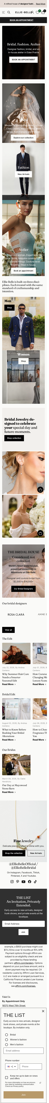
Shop (9, 307)
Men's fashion (16, 1044)
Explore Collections (3, 12)
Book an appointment (23, 270)
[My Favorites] (37, 12)
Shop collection (14, 438)
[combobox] (11, 1066)
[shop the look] (40, 490)
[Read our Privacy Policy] (40, 1082)
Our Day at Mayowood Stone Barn (16, 775)
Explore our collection (23, 137)
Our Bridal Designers (23, 589)
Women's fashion (18, 1039)
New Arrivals (23, 174)
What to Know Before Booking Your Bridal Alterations (16, 721)
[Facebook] (29, 881)
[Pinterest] (17, 881)
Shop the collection (14, 853)
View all (8, 630)
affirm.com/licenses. (25, 986)
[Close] (43, 1011)
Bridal (13, 1035)
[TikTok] (35, 881)
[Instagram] (12, 881)
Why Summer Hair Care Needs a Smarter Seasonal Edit (16, 666)
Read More (40, 4)
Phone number (12, 1060)
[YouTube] (23, 881)
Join (23, 932)
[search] (8, 12)
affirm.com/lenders (23, 963)
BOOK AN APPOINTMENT (23, 59)
